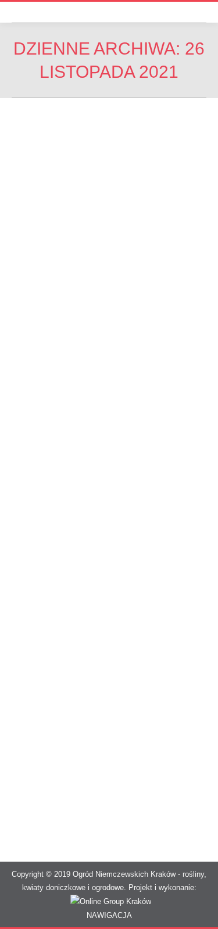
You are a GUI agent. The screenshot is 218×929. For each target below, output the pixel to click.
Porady (38, 307)
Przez (85, 307)
